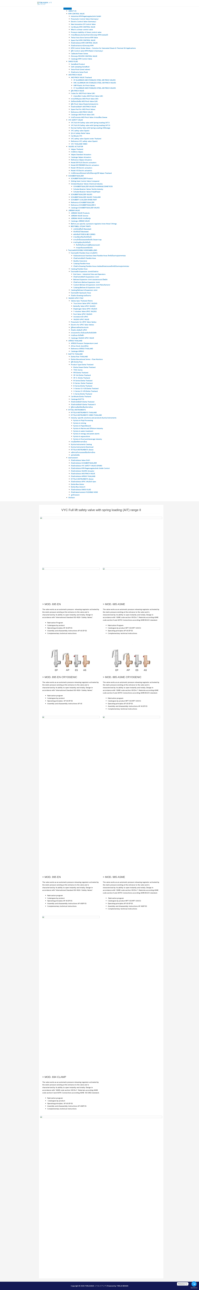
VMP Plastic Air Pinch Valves (84, 85)
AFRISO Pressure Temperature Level (84, 343)
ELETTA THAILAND (75, 354)
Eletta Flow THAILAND (79, 356)
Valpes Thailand (77, 149)
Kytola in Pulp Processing (83, 420)
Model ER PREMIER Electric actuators (85, 165)
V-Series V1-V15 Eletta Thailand (85, 391)
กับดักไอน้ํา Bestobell (81, 231)
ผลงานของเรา (73, 457)
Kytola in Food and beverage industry (87, 439)
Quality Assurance (80, 261)
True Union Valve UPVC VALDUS (85, 303)
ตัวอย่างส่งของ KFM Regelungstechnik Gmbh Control (90, 468)
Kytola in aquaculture (81, 436)
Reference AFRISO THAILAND (82, 348)
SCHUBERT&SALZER (76, 176)
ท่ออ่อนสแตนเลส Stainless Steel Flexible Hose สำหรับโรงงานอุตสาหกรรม (99, 255)
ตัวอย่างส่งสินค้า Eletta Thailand (82, 401)
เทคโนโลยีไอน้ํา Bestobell (82, 229)
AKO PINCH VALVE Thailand (81, 77)
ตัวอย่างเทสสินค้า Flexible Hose (84, 258)
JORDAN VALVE (74, 210)
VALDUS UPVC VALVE (81, 319)
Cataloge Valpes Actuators (81, 157)
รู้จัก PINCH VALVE (77, 90)
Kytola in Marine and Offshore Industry (88, 428)
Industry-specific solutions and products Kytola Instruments (93, 417)
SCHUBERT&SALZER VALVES (81, 194)
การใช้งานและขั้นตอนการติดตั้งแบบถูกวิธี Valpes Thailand (91, 173)
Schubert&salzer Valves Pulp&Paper (86, 191)
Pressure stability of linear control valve (86, 32)
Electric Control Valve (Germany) (83, 21)
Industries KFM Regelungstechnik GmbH (86, 16)
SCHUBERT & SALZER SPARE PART (84, 199)
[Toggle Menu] (67, 9)
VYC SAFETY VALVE (75, 120)
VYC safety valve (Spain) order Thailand (86, 138)
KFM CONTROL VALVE (76, 13)
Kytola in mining (79, 423)
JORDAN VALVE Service (79, 215)
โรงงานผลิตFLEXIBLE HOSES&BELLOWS (82, 250)
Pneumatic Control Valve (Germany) (84, 19)
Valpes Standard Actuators (81, 154)
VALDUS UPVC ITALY (75, 298)
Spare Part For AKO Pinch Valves (83, 109)
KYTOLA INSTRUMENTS (77, 409)
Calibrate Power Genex (79, 53)
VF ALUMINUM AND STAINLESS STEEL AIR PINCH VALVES (94, 80)
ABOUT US (72, 11)
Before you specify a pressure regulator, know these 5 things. (94, 223)
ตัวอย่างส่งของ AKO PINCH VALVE (83, 473)
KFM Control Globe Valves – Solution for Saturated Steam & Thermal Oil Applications (103, 48)
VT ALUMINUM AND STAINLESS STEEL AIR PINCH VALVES (94, 88)
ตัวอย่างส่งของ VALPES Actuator (82, 471)
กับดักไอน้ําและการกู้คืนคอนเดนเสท (88, 245)
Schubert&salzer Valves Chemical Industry (87, 184)
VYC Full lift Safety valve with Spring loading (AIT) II (90, 125)
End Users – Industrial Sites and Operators (89, 274)
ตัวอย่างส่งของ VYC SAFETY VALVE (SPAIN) (86, 465)
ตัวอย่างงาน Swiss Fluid (79, 72)
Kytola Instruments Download (82, 447)
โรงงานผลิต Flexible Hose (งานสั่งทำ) (84, 253)
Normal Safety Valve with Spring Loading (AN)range (90, 128)
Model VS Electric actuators (81, 170)
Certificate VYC (76, 136)
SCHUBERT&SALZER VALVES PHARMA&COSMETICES (93, 186)
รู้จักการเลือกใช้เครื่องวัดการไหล (82, 407)
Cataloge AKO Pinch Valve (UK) (82, 114)
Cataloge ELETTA (77, 399)
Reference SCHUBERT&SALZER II (83, 205)
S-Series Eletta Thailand (82, 394)
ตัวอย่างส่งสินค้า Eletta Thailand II (83, 404)
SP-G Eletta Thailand (81, 378)
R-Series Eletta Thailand (83, 383)
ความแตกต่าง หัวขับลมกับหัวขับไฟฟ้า (84, 332)
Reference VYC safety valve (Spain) (84, 141)
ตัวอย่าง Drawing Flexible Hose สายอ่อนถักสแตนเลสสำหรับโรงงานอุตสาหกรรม (101, 266)
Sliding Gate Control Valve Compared (85, 181)
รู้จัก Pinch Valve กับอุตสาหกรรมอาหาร (84, 104)
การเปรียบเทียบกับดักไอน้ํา (82, 237)
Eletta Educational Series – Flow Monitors (87, 359)
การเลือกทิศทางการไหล (79, 441)
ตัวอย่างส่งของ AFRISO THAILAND (83, 476)
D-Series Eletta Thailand (82, 386)
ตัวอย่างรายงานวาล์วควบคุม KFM (82, 45)
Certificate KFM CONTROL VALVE (83, 27)
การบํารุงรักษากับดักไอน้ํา (82, 242)
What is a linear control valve (82, 29)
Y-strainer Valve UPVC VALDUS (85, 311)
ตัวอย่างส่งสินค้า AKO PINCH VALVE (83, 106)
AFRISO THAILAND (75, 340)
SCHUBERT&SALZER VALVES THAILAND (86, 197)
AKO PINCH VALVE (75, 74)
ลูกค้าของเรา (75, 495)
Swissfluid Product (78, 64)
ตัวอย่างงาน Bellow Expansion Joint (86, 282)
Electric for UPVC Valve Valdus (82, 324)
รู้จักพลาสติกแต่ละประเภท (80, 327)
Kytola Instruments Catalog (81, 444)
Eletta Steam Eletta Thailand (84, 367)
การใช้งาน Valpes (77, 152)
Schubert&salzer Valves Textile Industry (88, 189)
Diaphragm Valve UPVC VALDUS (85, 309)
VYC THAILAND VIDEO (79, 144)
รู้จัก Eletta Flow (77, 362)
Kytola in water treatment (83, 431)
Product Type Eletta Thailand (82, 364)
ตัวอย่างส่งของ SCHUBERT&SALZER (84, 463)
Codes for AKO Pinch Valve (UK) (83, 93)
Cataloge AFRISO (77, 351)
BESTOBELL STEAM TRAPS (81, 226)
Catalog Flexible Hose (81, 263)
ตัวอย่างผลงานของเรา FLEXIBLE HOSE (84, 492)
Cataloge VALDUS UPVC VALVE (82, 338)
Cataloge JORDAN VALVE (80, 221)
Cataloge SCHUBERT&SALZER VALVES (85, 207)
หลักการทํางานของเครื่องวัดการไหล (83, 452)
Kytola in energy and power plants (86, 433)
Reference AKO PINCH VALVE (82, 112)
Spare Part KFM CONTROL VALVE (83, 40)
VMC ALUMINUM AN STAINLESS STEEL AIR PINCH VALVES (94, 82)
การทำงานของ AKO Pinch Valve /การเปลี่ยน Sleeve (89, 117)
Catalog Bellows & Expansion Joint (86, 287)
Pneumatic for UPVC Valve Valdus (83, 322)
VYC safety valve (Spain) (80, 130)
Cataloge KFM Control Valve (81, 59)
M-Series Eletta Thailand (82, 380)
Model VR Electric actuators (81, 168)
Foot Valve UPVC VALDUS (82, 314)
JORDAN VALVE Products (80, 213)
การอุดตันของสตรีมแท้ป (84, 247)
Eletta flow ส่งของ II (78, 487)
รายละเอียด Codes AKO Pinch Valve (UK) (88, 96)
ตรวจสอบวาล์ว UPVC (80, 316)
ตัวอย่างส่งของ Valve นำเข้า (80, 460)
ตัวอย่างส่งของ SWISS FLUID (81, 489)
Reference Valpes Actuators (81, 160)
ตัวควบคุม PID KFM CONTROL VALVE (84, 56)
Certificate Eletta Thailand (81, 396)
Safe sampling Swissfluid (80, 66)
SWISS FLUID (73, 61)
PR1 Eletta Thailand (80, 372)
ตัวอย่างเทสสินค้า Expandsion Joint (86, 277)
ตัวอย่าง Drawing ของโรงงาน (81, 295)
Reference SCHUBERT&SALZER (82, 202)
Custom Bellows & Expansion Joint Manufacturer (91, 285)
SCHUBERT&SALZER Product (82, 178)
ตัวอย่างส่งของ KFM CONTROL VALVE (84, 43)
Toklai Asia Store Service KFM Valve (84, 37)
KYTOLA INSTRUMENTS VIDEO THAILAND (86, 415)
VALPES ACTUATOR (75, 146)
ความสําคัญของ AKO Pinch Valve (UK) (84, 98)
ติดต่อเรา (71, 497)
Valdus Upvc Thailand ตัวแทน (82, 301)
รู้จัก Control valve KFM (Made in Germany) (87, 51)
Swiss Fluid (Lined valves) (80, 69)
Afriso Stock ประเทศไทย (79, 346)
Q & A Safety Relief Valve (80, 133)
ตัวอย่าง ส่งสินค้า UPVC (79, 330)
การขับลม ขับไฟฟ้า (77, 335)
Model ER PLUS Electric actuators (83, 162)
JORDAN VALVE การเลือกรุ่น (81, 218)
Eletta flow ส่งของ (77, 484)
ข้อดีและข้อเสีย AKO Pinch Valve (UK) (84, 101)
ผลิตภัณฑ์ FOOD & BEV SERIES (84, 234)
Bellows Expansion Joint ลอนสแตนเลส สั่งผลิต (90, 279)
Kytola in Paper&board (82, 425)
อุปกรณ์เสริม (75, 455)
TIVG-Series (78, 370)
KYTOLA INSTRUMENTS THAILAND (84, 412)
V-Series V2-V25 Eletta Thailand (85, 388)
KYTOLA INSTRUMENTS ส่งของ (82, 449)
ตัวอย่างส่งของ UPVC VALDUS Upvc (83, 481)
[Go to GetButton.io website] (194, 1288)
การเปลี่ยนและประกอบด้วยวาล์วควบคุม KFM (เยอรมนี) (89, 35)
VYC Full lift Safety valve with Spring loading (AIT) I (90, 122)
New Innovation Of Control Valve (83, 24)
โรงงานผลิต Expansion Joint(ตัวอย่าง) (84, 271)
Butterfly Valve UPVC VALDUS (84, 306)
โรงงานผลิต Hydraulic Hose (81, 293)
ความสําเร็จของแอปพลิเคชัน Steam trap (87, 239)
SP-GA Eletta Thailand (82, 375)
